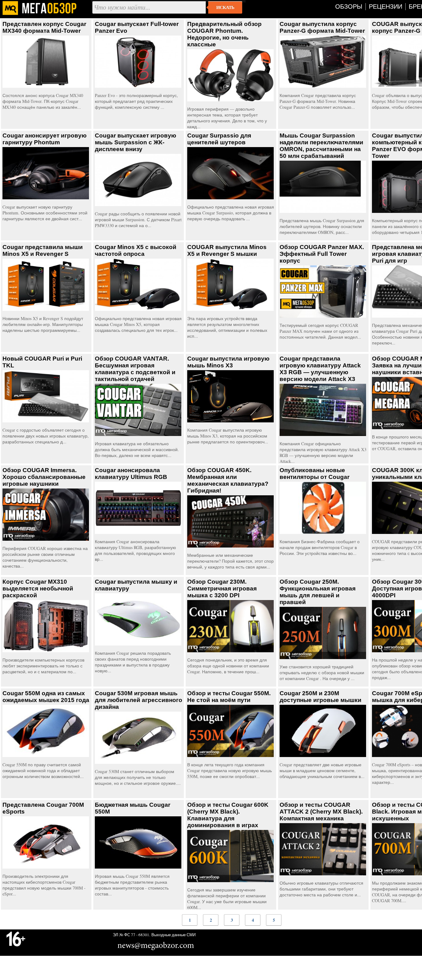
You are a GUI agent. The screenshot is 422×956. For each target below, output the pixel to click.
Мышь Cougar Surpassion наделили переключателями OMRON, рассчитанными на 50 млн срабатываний (321, 145)
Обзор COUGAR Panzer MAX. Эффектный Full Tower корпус (322, 254)
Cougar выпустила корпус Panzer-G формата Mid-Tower (322, 27)
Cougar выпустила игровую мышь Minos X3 (228, 362)
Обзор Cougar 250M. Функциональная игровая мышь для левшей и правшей (318, 591)
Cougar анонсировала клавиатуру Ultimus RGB (131, 473)
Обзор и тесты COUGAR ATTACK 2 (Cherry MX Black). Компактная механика (321, 812)
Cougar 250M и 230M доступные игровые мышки (320, 696)
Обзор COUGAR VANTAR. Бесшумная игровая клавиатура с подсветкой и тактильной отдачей (135, 368)
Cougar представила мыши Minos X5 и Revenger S (42, 250)
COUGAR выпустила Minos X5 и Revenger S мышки (227, 250)
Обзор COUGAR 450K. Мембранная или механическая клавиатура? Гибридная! (227, 480)
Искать (225, 7)
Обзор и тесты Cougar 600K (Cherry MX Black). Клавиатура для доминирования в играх (227, 815)
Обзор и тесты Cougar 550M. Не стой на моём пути (229, 696)
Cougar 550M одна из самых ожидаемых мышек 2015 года (45, 696)
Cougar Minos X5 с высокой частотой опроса (135, 250)
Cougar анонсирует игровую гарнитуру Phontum (44, 139)
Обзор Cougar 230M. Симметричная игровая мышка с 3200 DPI (222, 588)
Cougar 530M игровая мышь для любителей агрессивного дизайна (138, 700)
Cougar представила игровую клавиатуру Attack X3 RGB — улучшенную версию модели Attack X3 (320, 368)
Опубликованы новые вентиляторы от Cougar (314, 473)
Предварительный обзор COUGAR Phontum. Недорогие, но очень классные (224, 34)
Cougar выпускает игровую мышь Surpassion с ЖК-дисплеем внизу (135, 142)
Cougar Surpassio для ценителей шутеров (219, 139)
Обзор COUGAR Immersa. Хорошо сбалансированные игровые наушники (44, 477)
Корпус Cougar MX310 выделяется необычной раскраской (37, 588)
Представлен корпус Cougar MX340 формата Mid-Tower (44, 27)
